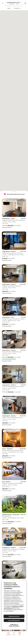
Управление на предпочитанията (14, 625)
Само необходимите (14, 620)
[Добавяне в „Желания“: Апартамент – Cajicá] (24, 200)
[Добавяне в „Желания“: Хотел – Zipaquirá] (24, 431)
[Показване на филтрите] (25, 3)
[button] (10, 225)
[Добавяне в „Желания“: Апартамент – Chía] (24, 299)
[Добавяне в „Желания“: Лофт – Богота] (24, 562)
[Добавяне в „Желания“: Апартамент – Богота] (24, 233)
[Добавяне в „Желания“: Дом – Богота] (24, 464)
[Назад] (2, 3)
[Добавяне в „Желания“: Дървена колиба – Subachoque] (24, 496)
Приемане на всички (14, 616)
